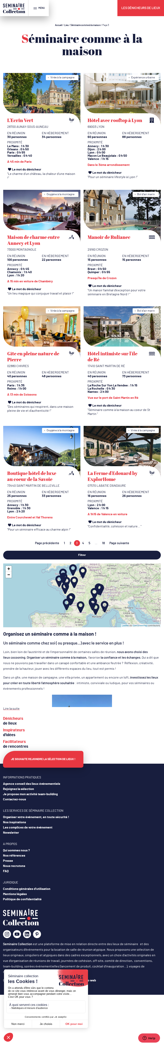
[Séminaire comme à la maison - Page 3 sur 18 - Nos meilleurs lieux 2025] (21, 924)
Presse (8, 860)
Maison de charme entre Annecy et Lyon (33, 240)
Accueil (58, 25)
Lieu (66, 25)
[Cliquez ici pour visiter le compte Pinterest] (37, 934)
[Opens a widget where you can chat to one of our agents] (149, 1038)
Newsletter (11, 832)
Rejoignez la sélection (18, 789)
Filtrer (82, 555)
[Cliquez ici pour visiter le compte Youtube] (17, 935)
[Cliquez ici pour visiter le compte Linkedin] (27, 935)
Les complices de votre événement (27, 827)
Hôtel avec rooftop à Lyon (115, 120)
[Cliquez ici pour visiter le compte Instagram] (7, 935)
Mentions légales (15, 894)
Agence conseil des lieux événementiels (31, 783)
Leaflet (125, 625)
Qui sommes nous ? (16, 850)
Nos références (14, 855)
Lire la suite (11, 708)
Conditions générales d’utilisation (26, 888)
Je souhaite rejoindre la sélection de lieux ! (43, 759)
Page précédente (47, 543)
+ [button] (8, 568)
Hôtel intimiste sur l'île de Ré (112, 356)
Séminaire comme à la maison (85, 25)
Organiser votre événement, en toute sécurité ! (36, 817)
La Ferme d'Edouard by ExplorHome (113, 476)
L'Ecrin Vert (20, 120)
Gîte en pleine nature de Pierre (33, 356)
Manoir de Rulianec (109, 237)
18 (103, 543)
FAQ (6, 871)
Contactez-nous (14, 799)
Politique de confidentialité (22, 899)
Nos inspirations (14, 822)
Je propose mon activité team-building (30, 794)
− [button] (8, 574)
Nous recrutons (14, 866)
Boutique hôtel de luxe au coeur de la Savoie (31, 476)
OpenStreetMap (139, 625)
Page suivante (119, 543)
